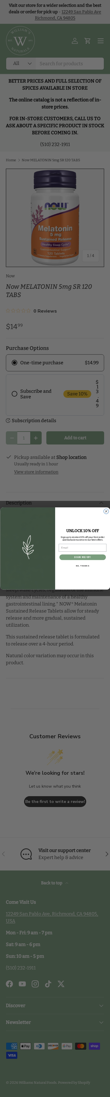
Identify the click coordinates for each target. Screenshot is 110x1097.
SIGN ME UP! (82, 557)
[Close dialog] (106, 511)
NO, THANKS (82, 566)
